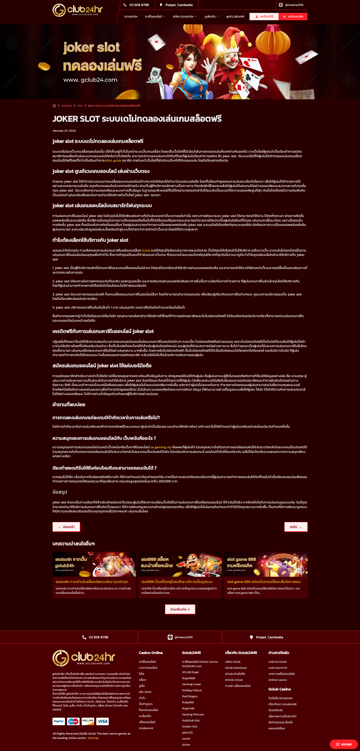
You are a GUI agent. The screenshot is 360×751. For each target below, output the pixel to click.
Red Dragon (190, 696)
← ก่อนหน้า (66, 526)
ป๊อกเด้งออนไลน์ (148, 710)
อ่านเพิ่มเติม (180, 609)
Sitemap (93, 738)
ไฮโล (141, 674)
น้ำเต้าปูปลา (145, 704)
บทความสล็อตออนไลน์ (282, 674)
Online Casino (278, 680)
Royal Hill (188, 708)
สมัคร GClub (232, 662)
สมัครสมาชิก (295, 16)
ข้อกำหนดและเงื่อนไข (281, 722)
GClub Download (235, 668)
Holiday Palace (192, 690)
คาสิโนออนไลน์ (147, 662)
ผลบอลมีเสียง (277, 728)
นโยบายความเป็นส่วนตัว (282, 716)
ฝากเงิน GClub (234, 680)
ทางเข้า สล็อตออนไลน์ (237, 686)
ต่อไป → (296, 526)
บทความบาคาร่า (278, 668)
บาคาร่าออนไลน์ (148, 668)
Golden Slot (189, 726)
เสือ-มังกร (145, 692)
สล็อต (142, 680)
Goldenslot (146, 728)
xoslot (186, 738)
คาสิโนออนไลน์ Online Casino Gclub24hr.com (200, 664)
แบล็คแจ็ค (145, 716)
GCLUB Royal (190, 672)
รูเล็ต (142, 686)
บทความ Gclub (277, 662)
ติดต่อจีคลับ (276, 710)
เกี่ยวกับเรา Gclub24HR (283, 704)
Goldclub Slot (191, 720)
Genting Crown (191, 684)
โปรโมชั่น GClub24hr (281, 698)
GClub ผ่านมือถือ (235, 674)
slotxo (186, 744)
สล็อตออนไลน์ (147, 722)
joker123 (187, 732)
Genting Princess (193, 714)
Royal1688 (188, 678)
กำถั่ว (142, 698)
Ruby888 (188, 702)
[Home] (77, 10)
